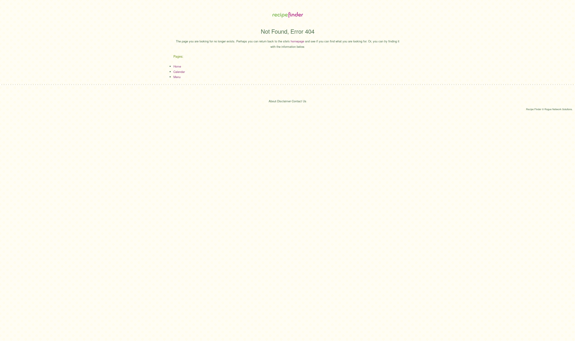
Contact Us (299, 101)
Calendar (179, 72)
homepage (297, 41)
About (272, 101)
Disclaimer (284, 101)
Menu (177, 77)
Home (177, 66)
